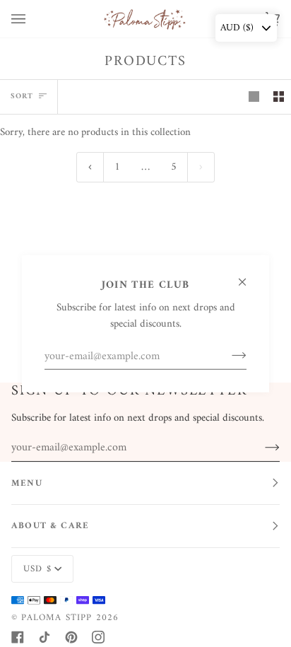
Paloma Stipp (56, 618)
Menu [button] (26, 483)
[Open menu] (32, 18)
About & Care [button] (50, 526)
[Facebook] (17, 637)
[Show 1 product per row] (254, 97)
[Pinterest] (71, 637)
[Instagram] (98, 637)
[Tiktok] (44, 637)
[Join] (228, 355)
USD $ (37, 569)
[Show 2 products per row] (278, 97)
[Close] (248, 275)
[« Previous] (90, 167)
